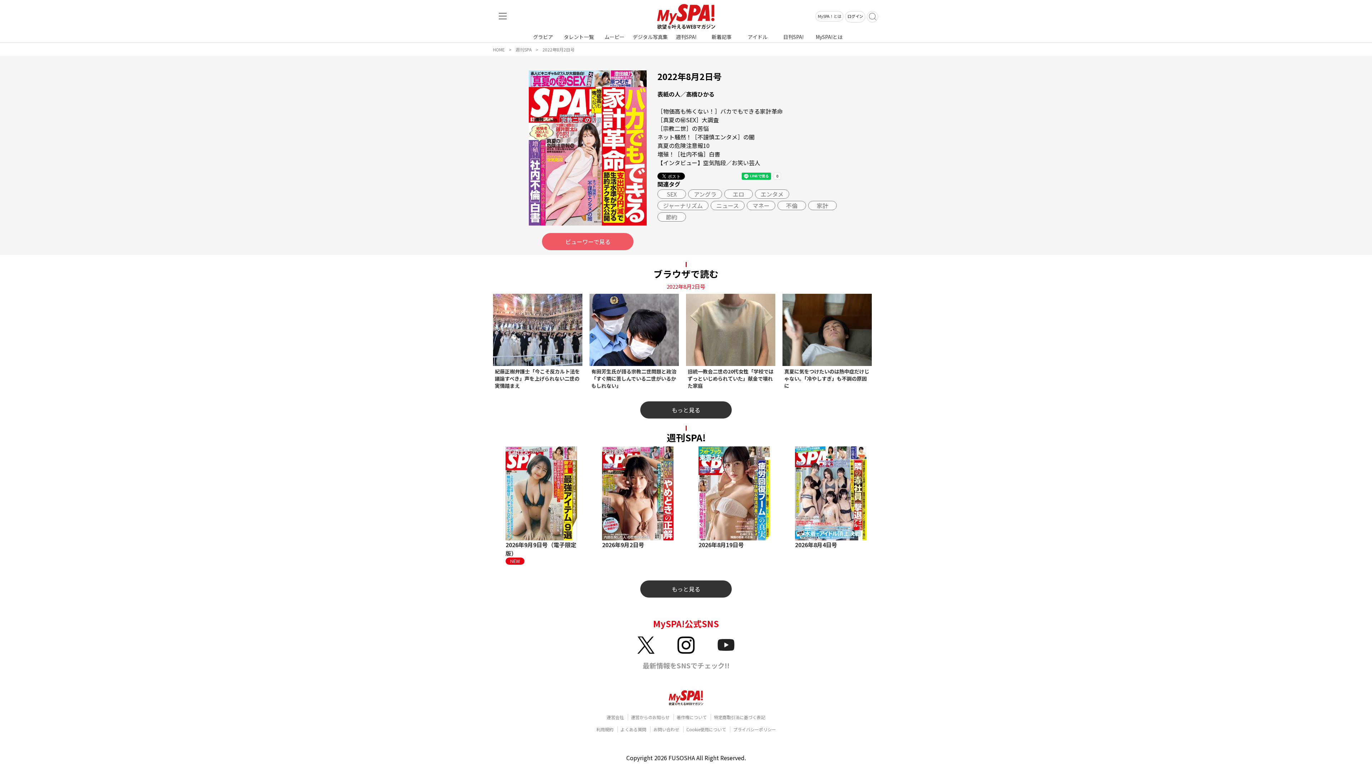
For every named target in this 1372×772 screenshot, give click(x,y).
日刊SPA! (793, 36)
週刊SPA (524, 49)
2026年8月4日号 (816, 544)
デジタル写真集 (650, 36)
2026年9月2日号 (623, 544)
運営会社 (615, 717)
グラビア (543, 36)
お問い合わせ (666, 729)
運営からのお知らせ (650, 717)
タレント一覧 (579, 36)
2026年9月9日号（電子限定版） (541, 549)
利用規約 (604, 729)
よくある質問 (633, 729)
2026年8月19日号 (721, 544)
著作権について (692, 717)
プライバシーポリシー (754, 729)
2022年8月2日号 (558, 49)
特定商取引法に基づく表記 (739, 717)
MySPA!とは (829, 36)
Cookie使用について (706, 729)
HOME (499, 49)
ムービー (615, 36)
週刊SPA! (686, 36)
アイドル (757, 36)
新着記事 (722, 36)
